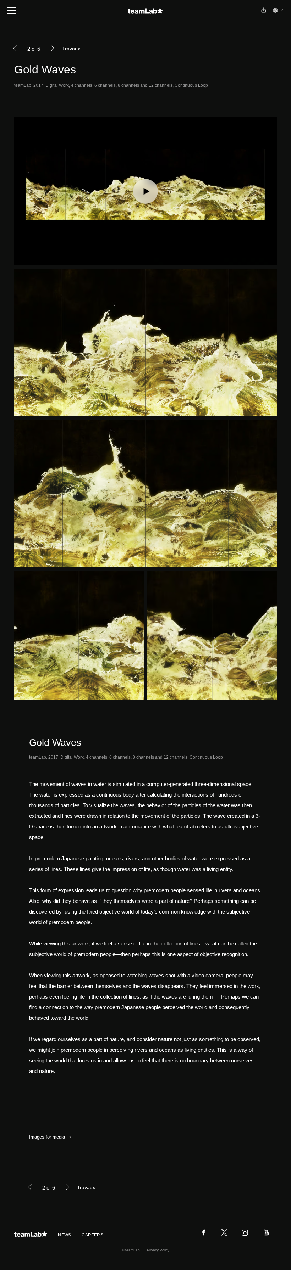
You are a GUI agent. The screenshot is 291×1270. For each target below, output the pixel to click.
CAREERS (92, 1234)
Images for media (47, 1137)
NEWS (64, 1234)
